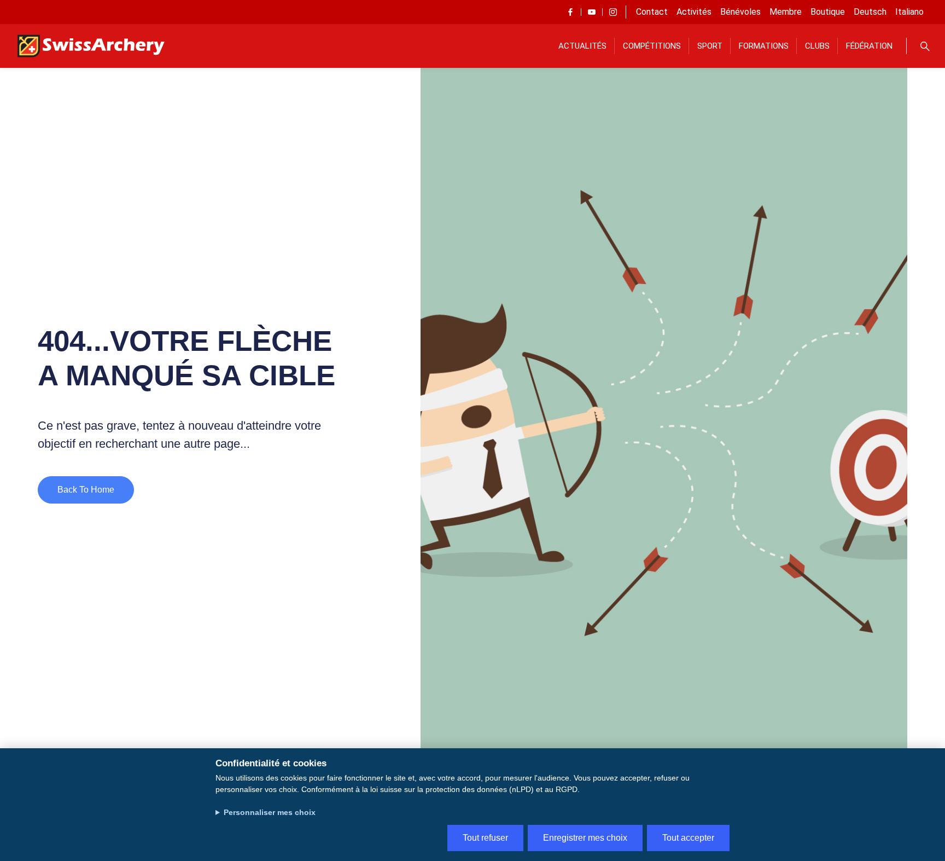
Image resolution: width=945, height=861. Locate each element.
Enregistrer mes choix (585, 837)
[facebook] (570, 12)
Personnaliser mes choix (270, 812)
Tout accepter (688, 837)
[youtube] (592, 12)
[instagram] (613, 12)
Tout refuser (485, 837)
